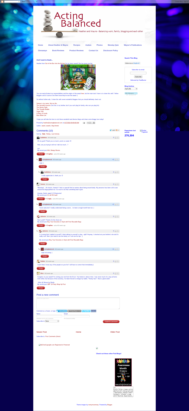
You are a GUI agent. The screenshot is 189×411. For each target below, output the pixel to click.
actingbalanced (47, 159)
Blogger (109, 405)
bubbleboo (43, 137)
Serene (42, 184)
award (43, 126)
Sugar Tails (40, 111)
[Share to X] (92, 123)
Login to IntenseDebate (62, 311)
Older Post (115, 332)
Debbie (42, 261)
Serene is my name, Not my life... (47, 103)
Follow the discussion (118, 130)
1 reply (49, 199)
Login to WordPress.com (74, 311)
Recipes (76, 45)
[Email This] (88, 123)
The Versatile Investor (44, 105)
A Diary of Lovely (42, 113)
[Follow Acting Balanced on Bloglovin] (132, 64)
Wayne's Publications (133, 45)
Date (43, 134)
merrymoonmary (93, 405)
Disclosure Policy (110, 50)
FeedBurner (142, 80)
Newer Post (42, 332)
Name (38, 314)
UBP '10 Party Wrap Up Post (56, 284)
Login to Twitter (86, 311)
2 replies (50, 154)
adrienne (43, 216)
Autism (88, 45)
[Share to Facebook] (94, 123)
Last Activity (55, 134)
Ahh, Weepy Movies (53, 150)
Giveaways (42, 50)
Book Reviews (58, 50)
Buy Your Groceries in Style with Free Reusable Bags (64, 222)
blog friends (55, 126)
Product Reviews (76, 50)
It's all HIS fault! (52, 195)
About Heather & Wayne (58, 45)
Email (66, 314)
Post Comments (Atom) (52, 336)
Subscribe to (41, 321)
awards (48, 126)
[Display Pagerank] (146, 132)
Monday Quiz (113, 45)
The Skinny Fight (42, 107)
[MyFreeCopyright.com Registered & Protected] (54, 345)
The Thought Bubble (43, 109)
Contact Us (93, 50)
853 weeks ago (52, 137)
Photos (100, 45)
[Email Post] (83, 123)
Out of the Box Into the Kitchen (55, 63)
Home (40, 45)
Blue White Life (41, 115)
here (82, 93)
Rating (48, 134)
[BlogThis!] (90, 123)
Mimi (42, 273)
